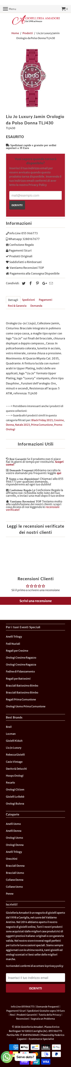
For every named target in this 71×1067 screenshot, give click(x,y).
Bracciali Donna (15, 865)
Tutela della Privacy (50, 1014)
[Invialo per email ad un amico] (50, 283)
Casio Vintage (14, 762)
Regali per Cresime (17, 650)
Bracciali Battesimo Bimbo (22, 685)
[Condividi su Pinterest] (37, 283)
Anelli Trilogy (14, 636)
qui (59, 473)
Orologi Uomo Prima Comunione (25, 706)
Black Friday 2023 (42, 420)
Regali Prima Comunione (21, 699)
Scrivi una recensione (36, 601)
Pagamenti (45, 300)
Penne (9, 893)
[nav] (9, 9)
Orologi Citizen (15, 789)
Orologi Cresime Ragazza (21, 664)
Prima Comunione (42, 424)
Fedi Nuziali (13, 643)
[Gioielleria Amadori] (35, 20)
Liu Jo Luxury (13, 747)
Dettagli (13, 300)
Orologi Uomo (14, 837)
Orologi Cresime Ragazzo (21, 657)
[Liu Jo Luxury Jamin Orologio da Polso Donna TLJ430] (35, 78)
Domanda (36, 305)
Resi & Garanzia (17, 305)
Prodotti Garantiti (27, 1014)
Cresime (59, 420)
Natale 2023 (22, 424)
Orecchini (11, 859)
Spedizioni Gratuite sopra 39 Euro (46, 1010)
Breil (9, 727)
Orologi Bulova (15, 803)
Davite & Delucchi (16, 768)
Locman (11, 734)
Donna (10, 424)
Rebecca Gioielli (15, 754)
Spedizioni (28, 300)
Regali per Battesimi (18, 678)
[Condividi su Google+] (43, 283)
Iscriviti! (17, 205)
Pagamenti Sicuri (16, 1010)
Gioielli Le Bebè (15, 796)
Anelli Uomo (13, 824)
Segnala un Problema (43, 1018)
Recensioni (22, 1018)
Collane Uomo (14, 886)
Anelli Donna (13, 831)
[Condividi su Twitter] (23, 283)
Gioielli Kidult (14, 740)
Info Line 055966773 (23, 1006)
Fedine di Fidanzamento (20, 671)
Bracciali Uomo (15, 873)
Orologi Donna (14, 845)
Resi (12, 1014)
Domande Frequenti (47, 1006)
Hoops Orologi (14, 775)
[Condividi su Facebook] (30, 283)
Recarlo (10, 782)
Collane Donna (14, 880)
